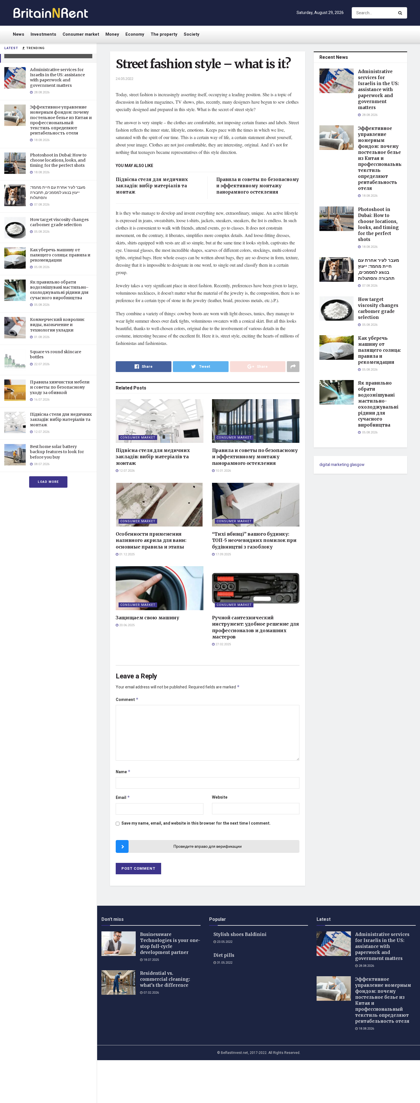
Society (191, 34)
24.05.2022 (124, 78)
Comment (127, 700)
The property (164, 34)
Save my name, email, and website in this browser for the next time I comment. (196, 823)
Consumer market (81, 34)
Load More (48, 481)
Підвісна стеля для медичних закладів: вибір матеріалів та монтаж (61, 419)
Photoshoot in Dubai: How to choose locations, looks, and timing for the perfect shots (58, 160)
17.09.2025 (223, 554)
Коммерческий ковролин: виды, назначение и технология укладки (57, 324)
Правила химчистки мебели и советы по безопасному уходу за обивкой (59, 387)
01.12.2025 (126, 554)
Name (123, 772)
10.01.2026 (223, 470)
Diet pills (223, 955)
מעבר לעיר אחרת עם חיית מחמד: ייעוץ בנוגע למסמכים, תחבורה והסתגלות (57, 192)
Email (123, 798)
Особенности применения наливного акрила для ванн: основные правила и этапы (151, 540)
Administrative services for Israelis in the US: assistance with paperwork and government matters (57, 77)
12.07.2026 (126, 470)
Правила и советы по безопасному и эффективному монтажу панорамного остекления (257, 186)
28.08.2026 (366, 965)
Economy (134, 34)
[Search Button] (401, 13)
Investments (43, 34)
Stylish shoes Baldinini (240, 934)
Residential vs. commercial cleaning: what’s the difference (165, 979)
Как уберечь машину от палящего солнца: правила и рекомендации (60, 255)
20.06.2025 (126, 625)
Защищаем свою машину (147, 617)
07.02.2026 (151, 992)
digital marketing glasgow (342, 465)
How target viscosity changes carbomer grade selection (59, 222)
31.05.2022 (224, 962)
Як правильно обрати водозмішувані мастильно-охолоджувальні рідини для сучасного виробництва (59, 290)
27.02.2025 (223, 644)
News (18, 34)
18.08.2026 (366, 1028)
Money (112, 34)
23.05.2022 (224, 941)
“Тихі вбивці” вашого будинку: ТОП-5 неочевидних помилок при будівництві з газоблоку (254, 540)
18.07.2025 (151, 959)
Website (219, 797)
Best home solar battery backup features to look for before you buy (57, 451)
